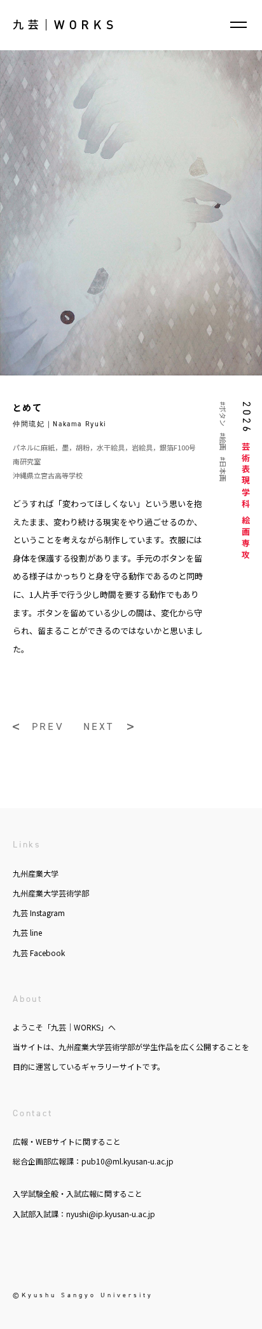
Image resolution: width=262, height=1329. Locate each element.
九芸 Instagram (39, 912)
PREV (48, 727)
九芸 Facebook (39, 952)
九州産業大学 (36, 873)
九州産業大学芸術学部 (51, 892)
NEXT (98, 727)
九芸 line (27, 932)
